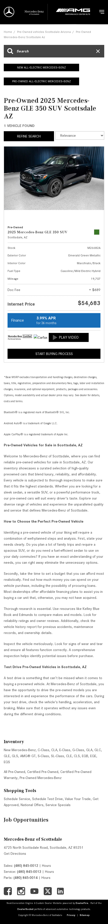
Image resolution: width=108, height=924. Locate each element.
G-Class (78, 750)
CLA (54, 750)
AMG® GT (28, 756)
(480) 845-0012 (26, 866)
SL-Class (57, 756)
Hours (46, 866)
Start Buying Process (54, 354)
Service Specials (58, 805)
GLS (15, 756)
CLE (69, 756)
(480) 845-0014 (26, 878)
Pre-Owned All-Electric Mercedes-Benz (41, 81)
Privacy (71, 915)
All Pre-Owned (14, 772)
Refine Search (29, 136)
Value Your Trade (78, 799)
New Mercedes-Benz (20, 750)
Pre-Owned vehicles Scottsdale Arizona (44, 32)
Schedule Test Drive (47, 799)
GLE (7, 756)
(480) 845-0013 (29, 872)
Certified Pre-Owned (42, 772)
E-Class (64, 750)
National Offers (32, 805)
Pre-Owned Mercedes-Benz (41, 778)
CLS (77, 756)
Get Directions (15, 853)
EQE (93, 756)
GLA (89, 750)
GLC (97, 750)
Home (8, 32)
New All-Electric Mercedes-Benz (41, 67)
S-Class (43, 756)
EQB (85, 756)
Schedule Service (17, 799)
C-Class (43, 750)
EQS (7, 762)
